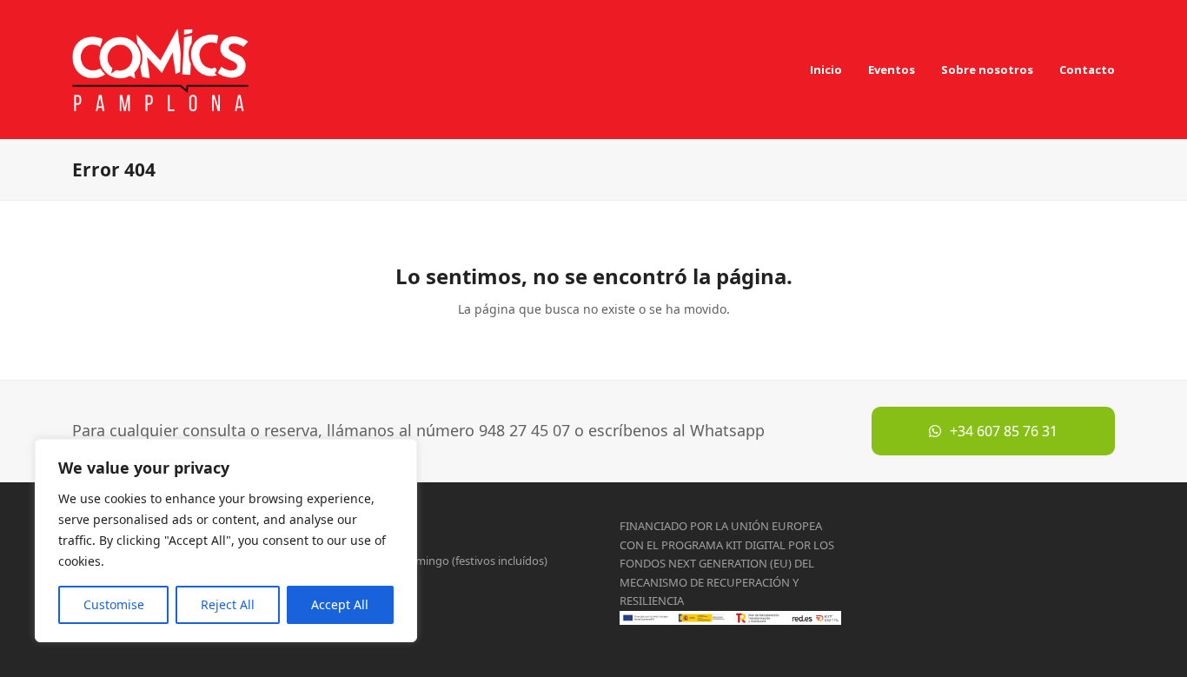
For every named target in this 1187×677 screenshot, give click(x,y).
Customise (113, 604)
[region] (226, 540)
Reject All (228, 604)
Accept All (339, 604)
